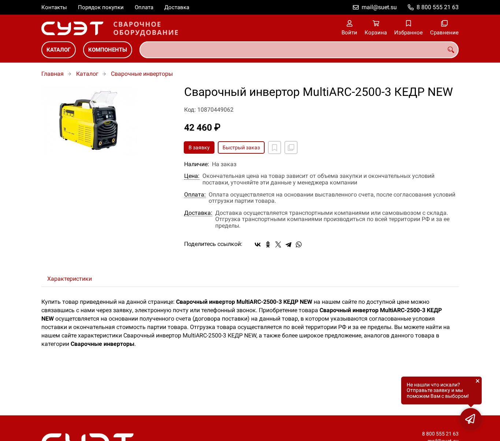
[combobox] (299, 49)
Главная (52, 73)
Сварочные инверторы (142, 73)
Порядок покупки (101, 7)
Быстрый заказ (241, 147)
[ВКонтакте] (257, 244)
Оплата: (195, 194)
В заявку (199, 147)
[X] (278, 244)
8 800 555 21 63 (438, 7)
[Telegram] (288, 244)
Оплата (144, 7)
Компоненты (107, 49)
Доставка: (198, 213)
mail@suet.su (379, 7)
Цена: (191, 176)
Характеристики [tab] (69, 278)
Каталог (58, 49)
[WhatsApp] (298, 244)
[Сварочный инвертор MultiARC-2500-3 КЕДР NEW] (107, 121)
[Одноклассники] (268, 244)
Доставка (176, 7)
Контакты (54, 7)
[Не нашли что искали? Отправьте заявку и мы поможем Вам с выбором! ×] (471, 419)
